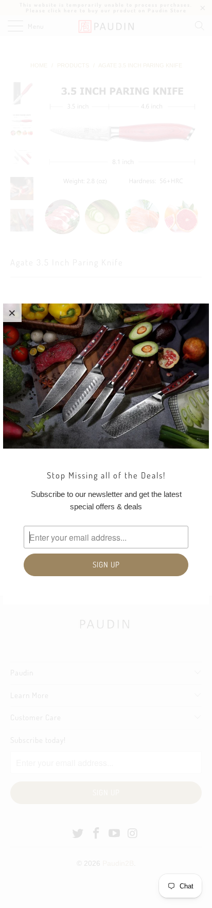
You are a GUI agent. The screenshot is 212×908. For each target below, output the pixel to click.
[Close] (12, 313)
